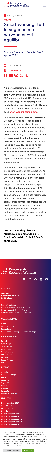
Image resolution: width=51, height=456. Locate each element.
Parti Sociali (6, 344)
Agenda (4, 372)
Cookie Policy (6, 406)
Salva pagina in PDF (18, 70)
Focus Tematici (7, 360)
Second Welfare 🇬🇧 (9, 394)
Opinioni (4, 388)
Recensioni (5, 385)
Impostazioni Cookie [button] (12, 450)
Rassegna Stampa (8, 375)
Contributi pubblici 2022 (11, 422)
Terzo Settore (6, 346)
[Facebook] (5, 76)
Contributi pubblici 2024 (11, 416)
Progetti (4, 357)
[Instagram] (29, 279)
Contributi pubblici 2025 (11, 414)
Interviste (5, 380)
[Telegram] (40, 279)
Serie (3, 363)
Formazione (6, 329)
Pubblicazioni (7, 354)
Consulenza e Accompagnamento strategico (19, 332)
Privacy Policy (7, 408)
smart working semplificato (23, 112)
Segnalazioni (6, 383)
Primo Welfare (7, 352)
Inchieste (5, 391)
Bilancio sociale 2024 (10, 403)
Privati (7, 20)
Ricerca (4, 324)
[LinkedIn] (11, 76)
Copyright (5, 411)
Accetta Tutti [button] (28, 450)
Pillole (3, 377)
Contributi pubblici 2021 (11, 424)
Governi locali (6, 349)
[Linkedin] (24, 279)
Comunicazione (7, 326)
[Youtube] (46, 279)
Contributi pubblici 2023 (11, 419)
